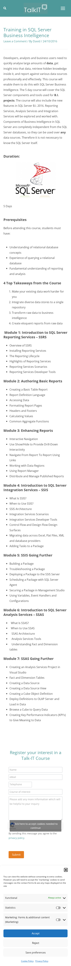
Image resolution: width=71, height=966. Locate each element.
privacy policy (16, 838)
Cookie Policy (27, 961)
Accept (35, 933)
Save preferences (36, 952)
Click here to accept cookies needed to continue (35, 825)
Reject (35, 943)
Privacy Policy (41, 961)
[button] (66, 870)
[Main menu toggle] (63, 8)
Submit (16, 854)
